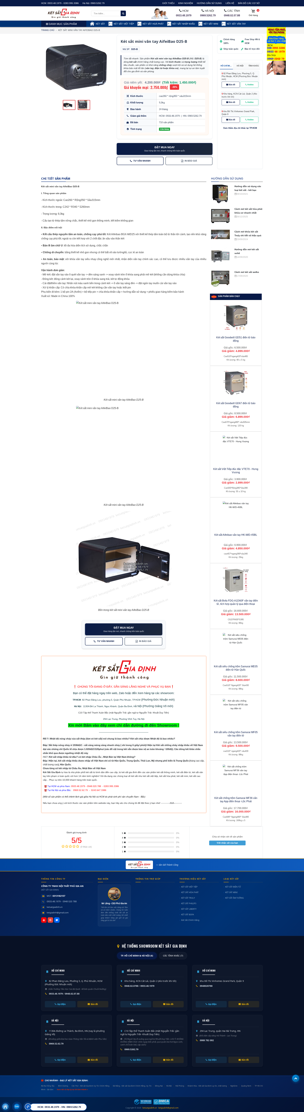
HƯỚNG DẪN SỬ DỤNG (209, 3)
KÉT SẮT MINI (211, 24)
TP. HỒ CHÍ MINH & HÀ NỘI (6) (137, 955)
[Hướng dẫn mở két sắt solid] (220, 256)
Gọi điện (61, 1004)
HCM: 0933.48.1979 (169, 116)
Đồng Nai (159, 1086)
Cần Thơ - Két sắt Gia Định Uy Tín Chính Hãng (90, 1086)
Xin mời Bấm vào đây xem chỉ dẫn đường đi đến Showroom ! (123, 725)
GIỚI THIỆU (168, 3)
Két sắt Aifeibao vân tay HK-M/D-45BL (235, 534)
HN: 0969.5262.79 (192, 116)
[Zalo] (57, 920)
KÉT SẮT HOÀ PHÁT (153, 24)
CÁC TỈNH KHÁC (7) (173, 955)
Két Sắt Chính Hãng (190, 920)
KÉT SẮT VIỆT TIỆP (124, 24)
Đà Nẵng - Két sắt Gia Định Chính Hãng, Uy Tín (132, 1086)
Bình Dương (63, 1086)
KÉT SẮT (100, 24)
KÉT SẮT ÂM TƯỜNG (234, 898)
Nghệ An (234, 1086)
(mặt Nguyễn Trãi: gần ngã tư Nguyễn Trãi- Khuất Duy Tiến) (138, 712)
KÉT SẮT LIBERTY (188, 909)
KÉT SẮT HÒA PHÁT (190, 892)
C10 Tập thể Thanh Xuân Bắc (93, 712)
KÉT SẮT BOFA (187, 914)
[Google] (50, 920)
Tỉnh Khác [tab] (253, 66)
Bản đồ (232, 85)
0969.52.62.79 (56, 1043)
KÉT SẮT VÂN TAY (236, 24)
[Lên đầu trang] (295, 1078)
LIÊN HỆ (230, 3)
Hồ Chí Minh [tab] (227, 66)
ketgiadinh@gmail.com (58, 912)
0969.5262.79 (97, 3)
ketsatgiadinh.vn (55, 907)
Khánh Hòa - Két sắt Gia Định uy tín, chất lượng (207, 1086)
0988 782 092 (207, 1040)
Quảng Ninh (246, 1086)
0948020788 (206, 985)
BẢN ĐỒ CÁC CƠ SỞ (249, 3)
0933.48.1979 (183, 15)
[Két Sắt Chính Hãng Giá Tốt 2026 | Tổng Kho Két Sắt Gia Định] (63, 13)
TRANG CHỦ (47, 30)
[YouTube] (44, 920)
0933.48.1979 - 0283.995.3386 (63, 3)
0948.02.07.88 (232, 15)
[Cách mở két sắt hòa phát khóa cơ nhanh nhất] (220, 216)
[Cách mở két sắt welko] (220, 278)
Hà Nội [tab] (240, 66)
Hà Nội (77, 706)
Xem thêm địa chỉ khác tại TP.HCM (240, 128)
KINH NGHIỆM (185, 3)
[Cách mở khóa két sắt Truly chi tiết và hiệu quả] (220, 234)
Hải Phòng (179, 1086)
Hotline (250, 85)
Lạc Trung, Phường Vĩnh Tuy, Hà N (125, 719)
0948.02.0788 (131, 985)
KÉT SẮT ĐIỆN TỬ (233, 886)
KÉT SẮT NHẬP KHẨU (183, 24)
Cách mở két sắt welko (246, 272)
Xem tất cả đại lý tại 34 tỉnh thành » (72, 1089)
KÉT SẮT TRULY (188, 898)
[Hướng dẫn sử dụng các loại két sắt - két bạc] (220, 193)
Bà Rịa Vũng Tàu (47, 1086)
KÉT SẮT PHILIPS (188, 903)
